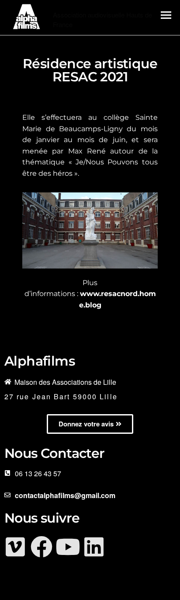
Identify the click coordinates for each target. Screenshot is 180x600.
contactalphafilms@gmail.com (65, 495)
